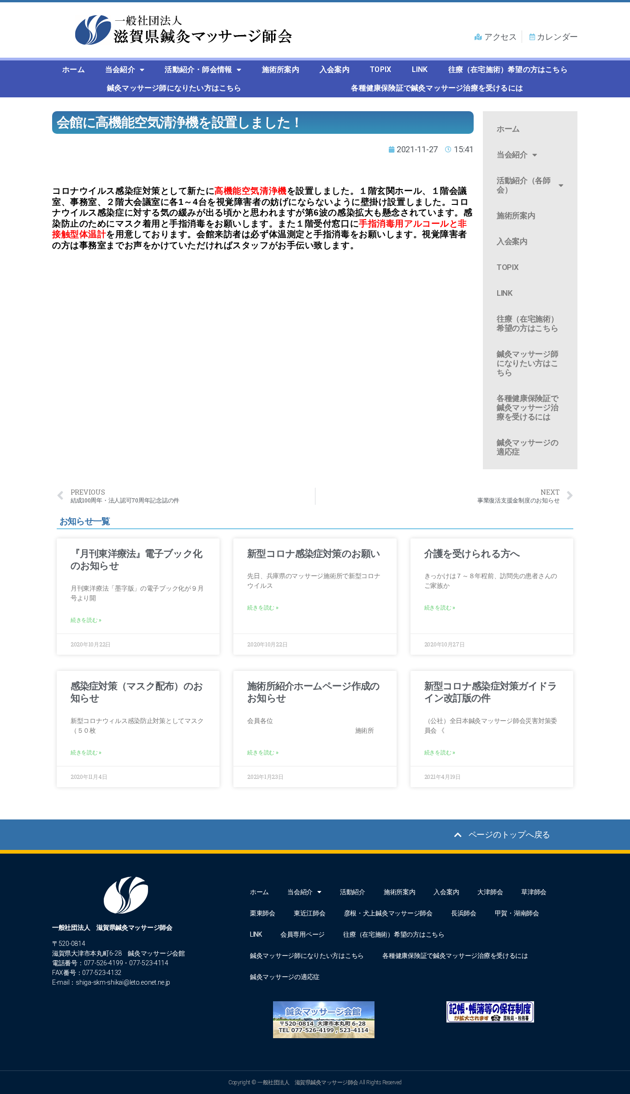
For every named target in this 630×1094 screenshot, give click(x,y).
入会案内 (335, 69)
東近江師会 (310, 913)
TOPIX (380, 69)
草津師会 (534, 892)
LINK (420, 69)
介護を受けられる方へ (472, 553)
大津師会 (490, 892)
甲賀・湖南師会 (517, 913)
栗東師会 (262, 913)
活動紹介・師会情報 (198, 69)
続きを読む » (86, 620)
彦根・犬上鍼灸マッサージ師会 (388, 913)
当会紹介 (120, 69)
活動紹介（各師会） (524, 185)
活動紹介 (352, 892)
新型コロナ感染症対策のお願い (313, 553)
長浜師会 (463, 913)
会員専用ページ (302, 934)
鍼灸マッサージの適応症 (528, 447)
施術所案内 (280, 69)
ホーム (73, 69)
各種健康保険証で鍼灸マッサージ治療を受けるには (437, 88)
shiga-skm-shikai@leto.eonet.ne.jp (123, 982)
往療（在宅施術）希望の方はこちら (508, 69)
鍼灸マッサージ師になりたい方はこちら (174, 88)
